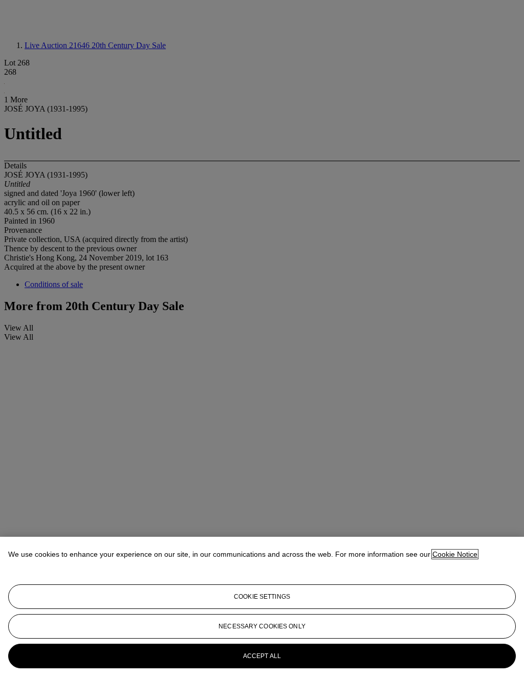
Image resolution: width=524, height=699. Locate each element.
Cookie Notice (454, 554)
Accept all (262, 656)
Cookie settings (262, 596)
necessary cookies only (262, 626)
